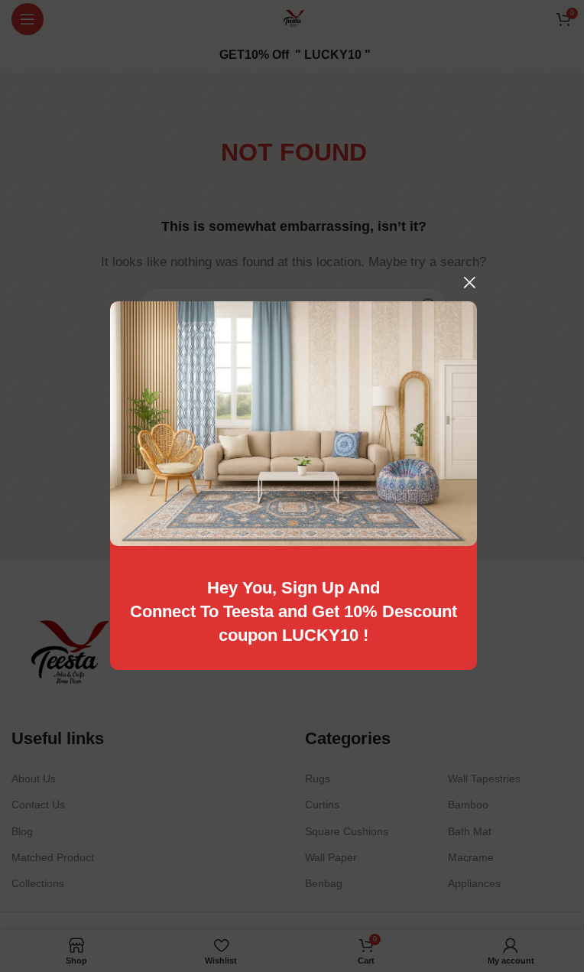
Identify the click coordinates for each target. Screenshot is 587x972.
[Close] (469, 282)
